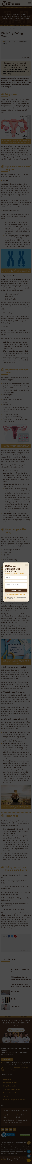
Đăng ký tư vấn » (16, 590)
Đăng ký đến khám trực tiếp (17, 594)
